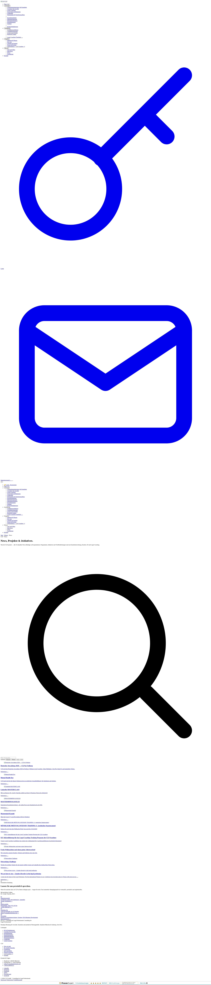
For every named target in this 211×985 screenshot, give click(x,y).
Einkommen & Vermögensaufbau (16, 496)
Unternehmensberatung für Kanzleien (17, 489)
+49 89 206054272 (9, 965)
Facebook (6, 971)
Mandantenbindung (12, 501)
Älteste (13, 759)
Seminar (9, 504)
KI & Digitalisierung (12, 505)
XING (5, 972)
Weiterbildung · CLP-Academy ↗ (16, 523)
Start (2, 535)
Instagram (6, 969)
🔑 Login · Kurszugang (10, 485)
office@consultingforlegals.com (12, 964)
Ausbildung (7, 28)
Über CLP (6, 4)
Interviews (10, 528)
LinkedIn (6, 968)
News (8, 529)
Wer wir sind (7, 946)
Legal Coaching (11, 492)
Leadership (10, 495)
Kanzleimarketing (11, 498)
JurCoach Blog (11, 526)
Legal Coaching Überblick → (15, 37)
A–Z (18, 759)
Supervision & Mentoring (14, 493)
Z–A (22, 759)
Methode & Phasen (12, 517)
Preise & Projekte (11, 522)
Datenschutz (10, 980)
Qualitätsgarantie (17, 980)
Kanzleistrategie (11, 502)
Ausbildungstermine (12, 510)
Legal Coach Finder (12, 511)
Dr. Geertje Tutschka (9, 948)
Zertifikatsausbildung (12, 508)
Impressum (3, 980)
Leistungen (7, 5)
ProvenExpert (7, 974)
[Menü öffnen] (12, 480)
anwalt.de (6, 975)
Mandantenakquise (12, 499)
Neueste (8, 759)
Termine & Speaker (12, 520)
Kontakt (6, 55)
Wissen (6, 48)
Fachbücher (10, 531)
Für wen (9, 519)
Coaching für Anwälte (13, 491)
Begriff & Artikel (11, 513)
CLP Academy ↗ (8, 954)
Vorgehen (7, 39)
